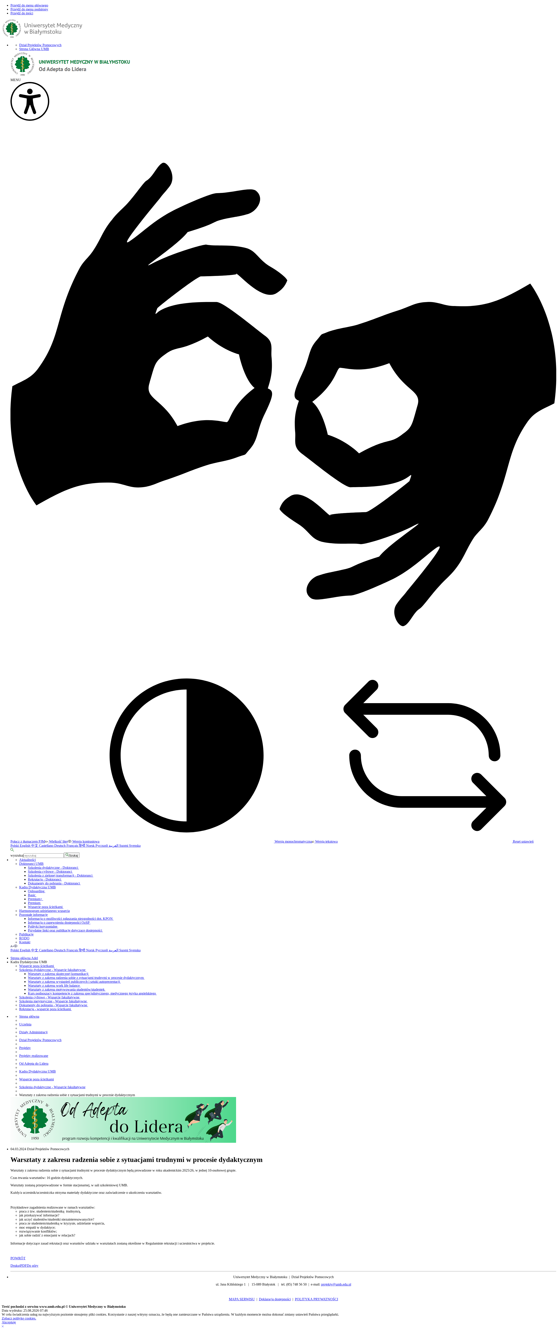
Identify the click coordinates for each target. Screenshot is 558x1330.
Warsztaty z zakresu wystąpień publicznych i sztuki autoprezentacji (74, 981)
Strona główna (29, 1016)
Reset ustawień (523, 841)
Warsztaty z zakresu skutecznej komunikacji (58, 974)
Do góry (32, 1265)
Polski (15, 845)
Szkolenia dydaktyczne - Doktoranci (53, 867)
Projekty (25, 1048)
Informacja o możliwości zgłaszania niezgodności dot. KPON (71, 918)
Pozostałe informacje (33, 915)
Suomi (124, 845)
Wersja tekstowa (326, 841)
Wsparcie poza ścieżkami (45, 907)
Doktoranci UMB (31, 864)
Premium (34, 903)
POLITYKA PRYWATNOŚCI (316, 1299)
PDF (23, 1265)
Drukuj (15, 1265)
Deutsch (60, 845)
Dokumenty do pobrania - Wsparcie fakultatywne (53, 1005)
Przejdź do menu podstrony (29, 9)
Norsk (90, 845)
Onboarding (36, 891)
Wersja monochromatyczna (293, 841)
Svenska (135, 845)
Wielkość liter (58, 841)
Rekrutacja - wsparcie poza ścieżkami (45, 1009)
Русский (102, 845)
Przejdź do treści (21, 13)
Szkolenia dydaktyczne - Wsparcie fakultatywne (52, 970)
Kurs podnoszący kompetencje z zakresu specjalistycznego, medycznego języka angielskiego (92, 993)
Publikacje (26, 934)
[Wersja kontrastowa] (16, 946)
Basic (32, 895)
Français (72, 845)
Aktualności (27, 860)
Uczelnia (25, 1024)
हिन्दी (82, 845)
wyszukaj (17, 855)
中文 (35, 845)
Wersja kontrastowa (85, 841)
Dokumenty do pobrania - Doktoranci (54, 883)
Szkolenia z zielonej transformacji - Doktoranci (60, 875)
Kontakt (24, 942)
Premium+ (35, 899)
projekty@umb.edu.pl (336, 1284)
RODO (24, 938)
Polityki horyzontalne (43, 926)
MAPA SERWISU (242, 1299)
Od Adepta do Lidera (33, 1063)
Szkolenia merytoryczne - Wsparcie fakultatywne (53, 1001)
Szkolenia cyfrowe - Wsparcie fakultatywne (49, 997)
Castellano (46, 845)
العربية (114, 845)
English (25, 845)
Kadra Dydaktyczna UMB (37, 887)
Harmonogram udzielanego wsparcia (44, 911)
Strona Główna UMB (34, 49)
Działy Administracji (33, 1032)
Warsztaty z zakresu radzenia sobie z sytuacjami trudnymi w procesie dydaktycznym (86, 978)
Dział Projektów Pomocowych (40, 45)
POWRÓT (18, 1258)
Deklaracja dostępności (275, 1299)
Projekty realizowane (33, 1056)
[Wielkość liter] (12, 946)
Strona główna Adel (24, 958)
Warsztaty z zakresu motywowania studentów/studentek (66, 989)
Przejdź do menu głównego (29, 5)
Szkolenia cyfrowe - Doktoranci (50, 871)
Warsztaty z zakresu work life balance (54, 985)
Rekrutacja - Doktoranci (45, 879)
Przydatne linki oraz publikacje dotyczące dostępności (65, 930)
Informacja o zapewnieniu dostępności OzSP (59, 922)
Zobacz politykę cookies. (19, 1318)
